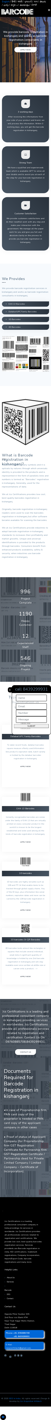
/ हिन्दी (13, 1)
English (5, 1)
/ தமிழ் (5, 5)
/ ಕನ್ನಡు (13, 5)
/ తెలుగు (42, 1)
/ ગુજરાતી (27, 1)
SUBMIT (31, 726)
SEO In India (15, 1398)
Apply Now (25, 976)
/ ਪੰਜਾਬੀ (33, 5)
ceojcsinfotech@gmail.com (18, 1348)
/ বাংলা (35, 1)
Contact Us (25, 1052)
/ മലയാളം (23, 5)
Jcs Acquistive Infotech (31, 1401)
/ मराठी (19, 1)
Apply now (25, 50)
